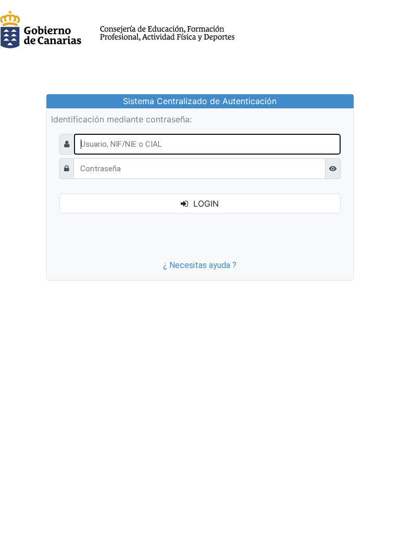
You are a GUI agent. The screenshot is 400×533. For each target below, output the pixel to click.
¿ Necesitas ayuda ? (199, 265)
